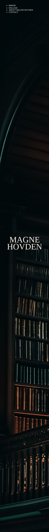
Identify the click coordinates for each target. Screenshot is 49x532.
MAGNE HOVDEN (24, 243)
